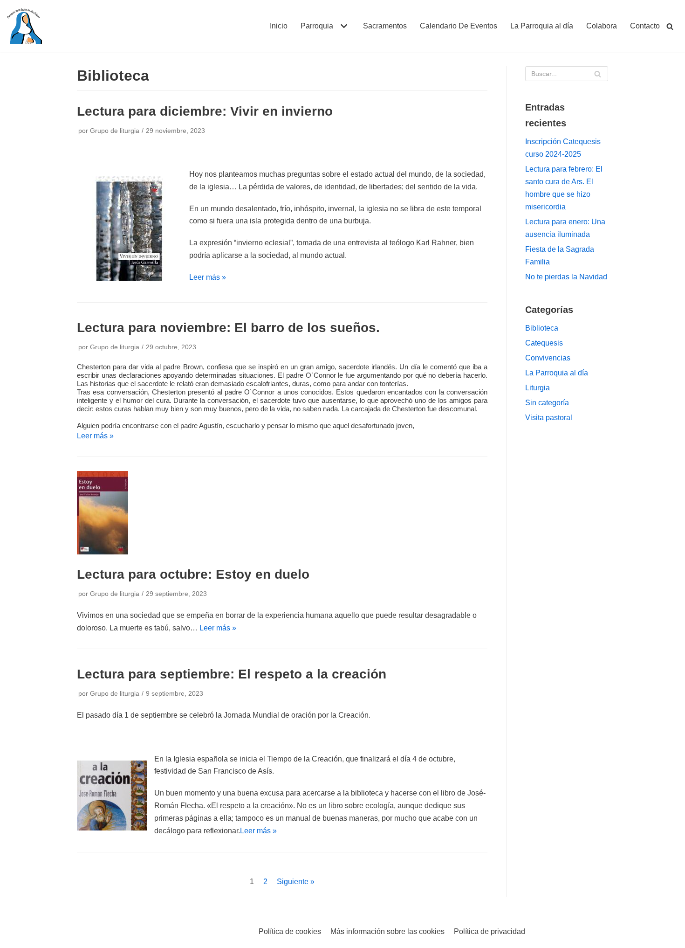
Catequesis (544, 343)
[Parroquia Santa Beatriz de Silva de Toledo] (24, 26)
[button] (343, 26)
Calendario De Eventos (458, 26)
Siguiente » (296, 882)
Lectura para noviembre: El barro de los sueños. (228, 327)
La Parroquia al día (541, 26)
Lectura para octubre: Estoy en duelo (193, 574)
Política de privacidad (489, 931)
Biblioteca (541, 328)
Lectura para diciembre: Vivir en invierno (205, 111)
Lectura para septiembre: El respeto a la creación (231, 674)
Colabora (601, 26)
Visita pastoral (548, 418)
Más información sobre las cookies (387, 931)
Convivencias (547, 358)
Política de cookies (290, 931)
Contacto (645, 26)
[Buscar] (669, 26)
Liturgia (537, 388)
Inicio (279, 26)
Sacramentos (385, 26)
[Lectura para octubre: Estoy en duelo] (102, 552)
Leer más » (207, 277)
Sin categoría (547, 403)
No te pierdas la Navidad (566, 277)
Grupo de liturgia (114, 130)
